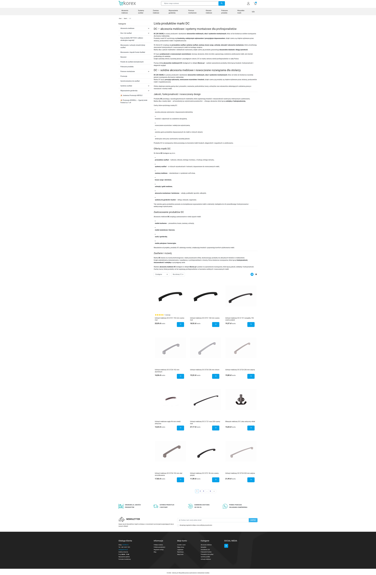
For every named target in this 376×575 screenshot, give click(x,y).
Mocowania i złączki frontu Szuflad (132, 52)
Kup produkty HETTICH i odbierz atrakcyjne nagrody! (131, 39)
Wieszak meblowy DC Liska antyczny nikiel (240, 421)
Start (120, 18)
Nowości (123, 57)
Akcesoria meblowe (127, 28)
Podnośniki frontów (206, 552)
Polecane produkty (127, 67)
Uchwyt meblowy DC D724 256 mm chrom (204, 370)
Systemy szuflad (126, 86)
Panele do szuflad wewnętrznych (132, 62)
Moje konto (180, 554)
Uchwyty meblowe (206, 559)
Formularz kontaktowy (124, 559)
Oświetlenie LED (205, 549)
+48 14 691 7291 (125, 547)
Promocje (123, 76)
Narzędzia (203, 547)
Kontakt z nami (181, 545)
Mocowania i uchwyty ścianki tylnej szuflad (132, 46)
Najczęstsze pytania (124, 556)
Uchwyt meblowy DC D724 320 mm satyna (240, 473)
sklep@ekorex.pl (123, 549)
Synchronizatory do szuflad (130, 81)
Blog (155, 552)
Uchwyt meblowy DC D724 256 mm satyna (240, 370)
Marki (125, 18)
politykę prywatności (205, 525)
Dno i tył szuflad (126, 33)
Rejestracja (180, 552)
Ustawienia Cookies (203, 573)
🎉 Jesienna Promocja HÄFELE (131, 95)
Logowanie (180, 549)
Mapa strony (180, 547)
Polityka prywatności (159, 547)
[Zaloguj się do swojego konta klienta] (248, 3)
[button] (255, 3)
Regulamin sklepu (159, 549)
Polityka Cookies (158, 545)
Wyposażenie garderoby (128, 91)
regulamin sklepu (191, 525)
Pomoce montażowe (127, 71)
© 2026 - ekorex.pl (172, 573)
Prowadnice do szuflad (207, 554)
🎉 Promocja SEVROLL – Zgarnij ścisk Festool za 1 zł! (133, 101)
